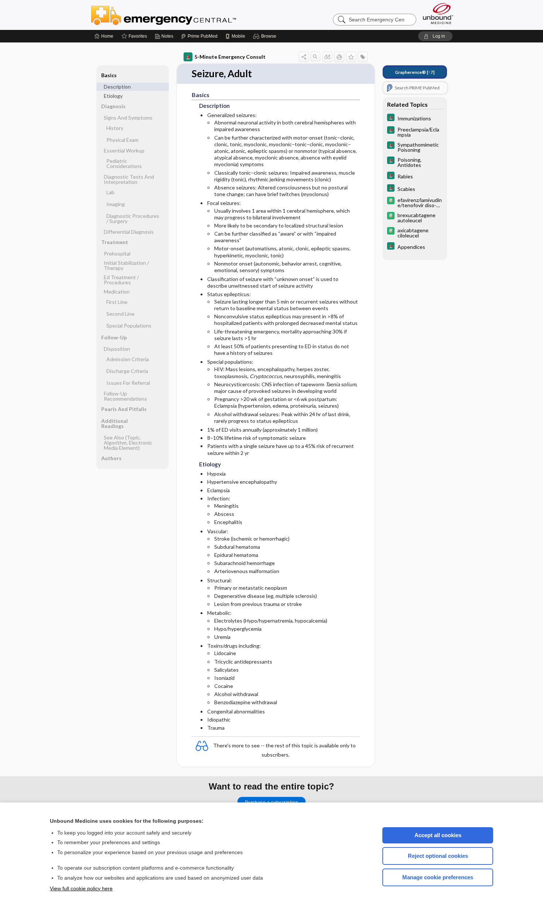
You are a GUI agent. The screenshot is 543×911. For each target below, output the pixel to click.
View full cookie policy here (81, 888)
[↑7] (414, 72)
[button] (266, 36)
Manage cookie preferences (437, 877)
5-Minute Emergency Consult (230, 57)
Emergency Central (182, 15)
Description (117, 86)
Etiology (113, 96)
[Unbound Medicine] (438, 13)
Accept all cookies (437, 835)
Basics (109, 75)
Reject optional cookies (438, 856)
